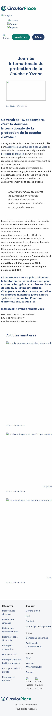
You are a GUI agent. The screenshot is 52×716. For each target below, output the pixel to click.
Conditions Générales (37, 638)
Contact (30, 621)
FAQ (28, 616)
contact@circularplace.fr (38, 626)
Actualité (10, 425)
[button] (43, 8)
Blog (28, 658)
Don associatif (9, 654)
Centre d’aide (33, 610)
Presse (29, 672)
